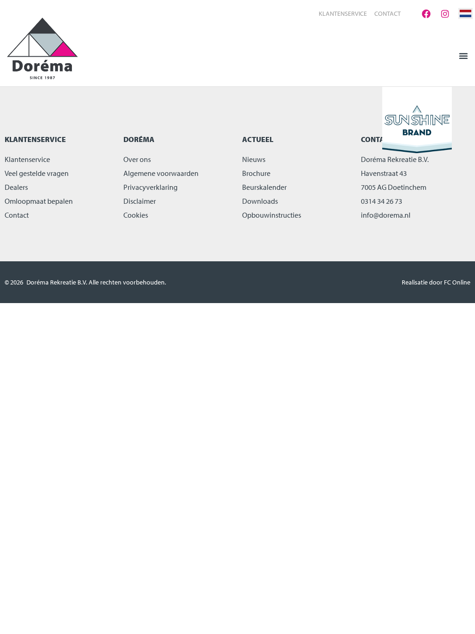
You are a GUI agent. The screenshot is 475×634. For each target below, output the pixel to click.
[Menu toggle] (463, 55)
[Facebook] (426, 13)
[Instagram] (445, 13)
